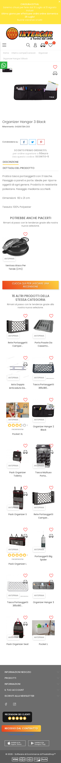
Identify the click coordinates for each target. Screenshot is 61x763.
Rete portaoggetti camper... (17, 344)
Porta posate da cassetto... (43, 344)
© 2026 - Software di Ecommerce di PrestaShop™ (30, 754)
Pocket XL (17, 434)
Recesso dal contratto (21, 728)
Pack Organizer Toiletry (17, 474)
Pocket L (43, 644)
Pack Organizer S (17, 514)
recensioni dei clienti (17, 714)
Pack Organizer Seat (18, 644)
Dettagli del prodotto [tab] (18, 168)
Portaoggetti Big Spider (43, 558)
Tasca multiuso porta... (43, 474)
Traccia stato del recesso (21, 734)
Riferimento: (8, 126)
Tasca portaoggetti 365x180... (17, 604)
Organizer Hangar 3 (43, 602)
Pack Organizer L (18, 563)
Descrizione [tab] (11, 162)
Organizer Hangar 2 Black (43, 428)
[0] (42, 45)
